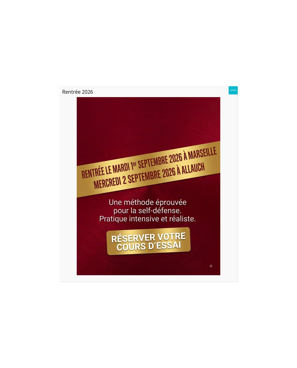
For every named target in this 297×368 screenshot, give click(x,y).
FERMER (233, 90)
